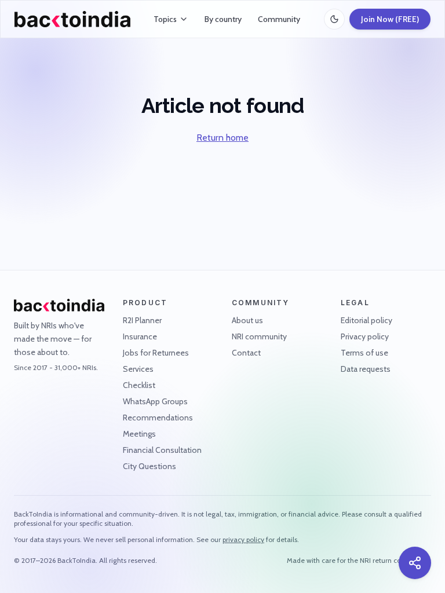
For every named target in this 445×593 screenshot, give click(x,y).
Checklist (139, 385)
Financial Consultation (162, 450)
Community (279, 19)
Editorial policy (366, 320)
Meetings (139, 434)
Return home (222, 137)
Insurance (140, 336)
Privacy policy (365, 336)
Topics (165, 19)
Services (138, 369)
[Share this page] (415, 563)
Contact (246, 352)
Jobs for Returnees (156, 352)
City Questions (149, 466)
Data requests (366, 369)
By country (223, 19)
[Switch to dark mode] (334, 19)
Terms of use (364, 352)
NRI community (259, 336)
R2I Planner (142, 320)
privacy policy (243, 539)
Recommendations (158, 417)
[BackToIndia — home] (72, 19)
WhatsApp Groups (155, 401)
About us (247, 320)
